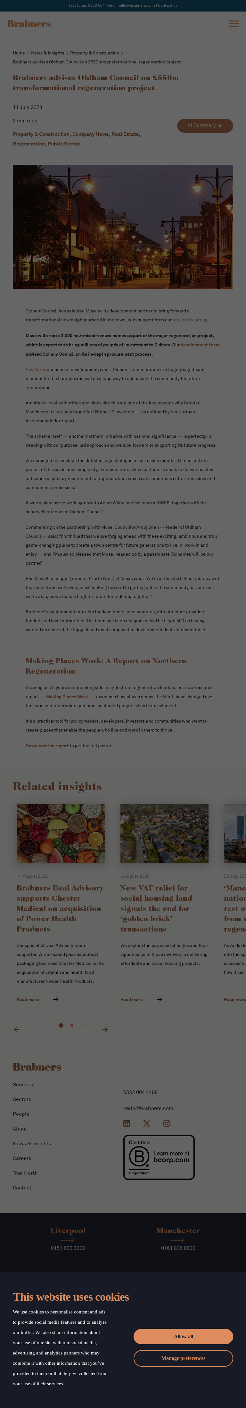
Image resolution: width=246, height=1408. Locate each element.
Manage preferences (183, 1358)
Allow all (183, 1336)
